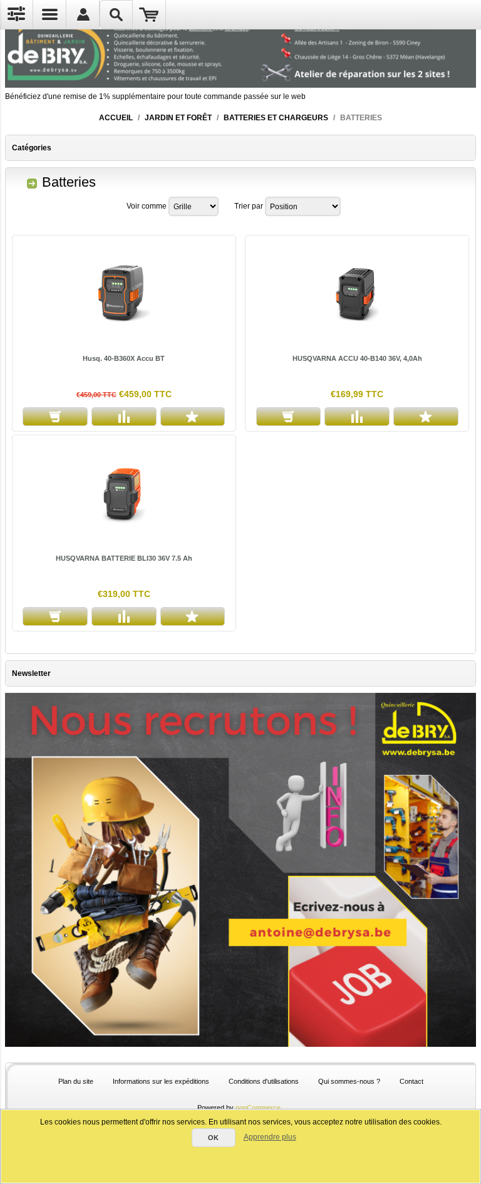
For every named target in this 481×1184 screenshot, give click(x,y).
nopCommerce (258, 1107)
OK (213, 1137)
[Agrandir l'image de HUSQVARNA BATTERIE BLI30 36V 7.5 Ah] (124, 493)
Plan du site (75, 1081)
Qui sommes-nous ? (349, 1081)
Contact (411, 1081)
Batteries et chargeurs (276, 117)
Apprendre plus (270, 1137)
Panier (149, 14)
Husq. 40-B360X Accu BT (124, 358)
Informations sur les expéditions (161, 1081)
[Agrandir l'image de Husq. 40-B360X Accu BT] (124, 293)
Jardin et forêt (178, 117)
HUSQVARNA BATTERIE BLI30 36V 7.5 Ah (124, 558)
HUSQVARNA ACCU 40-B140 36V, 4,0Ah (357, 358)
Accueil (116, 117)
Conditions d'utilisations (264, 1081)
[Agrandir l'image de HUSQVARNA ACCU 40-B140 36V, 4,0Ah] (357, 293)
